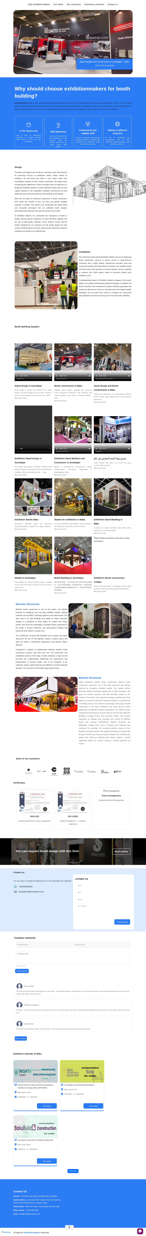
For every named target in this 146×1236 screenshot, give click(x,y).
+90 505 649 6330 (32, 1210)
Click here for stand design (104, 65)
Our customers (74, 4)
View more (73, 1171)
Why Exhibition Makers (39, 4)
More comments (20, 1038)
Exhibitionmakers (32, 1233)
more (48, 395)
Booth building (121, 851)
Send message (122, 922)
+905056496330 (25, 887)
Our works (58, 4)
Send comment (22, 971)
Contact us (113, 4)
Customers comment (94, 4)
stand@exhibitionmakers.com (31, 892)
